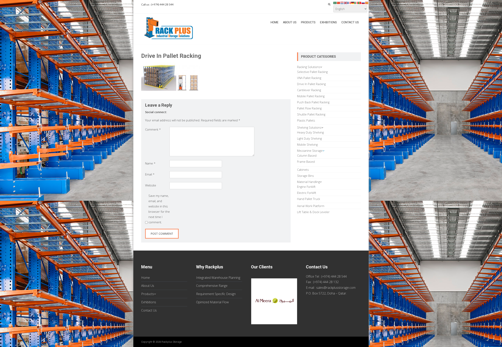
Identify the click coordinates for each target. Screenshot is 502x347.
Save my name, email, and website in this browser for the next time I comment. (159, 209)
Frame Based (306, 162)
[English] (345, 3)
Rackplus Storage (172, 341)
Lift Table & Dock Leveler (313, 212)
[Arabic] (335, 3)
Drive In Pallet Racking (311, 84)
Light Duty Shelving (309, 138)
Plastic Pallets (306, 120)
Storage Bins (305, 176)
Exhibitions (328, 22)
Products (308, 22)
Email (150, 174)
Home (274, 22)
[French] (349, 3)
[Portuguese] (360, 3)
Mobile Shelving (307, 144)
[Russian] (363, 3)
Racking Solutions (308, 67)
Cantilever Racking (309, 90)
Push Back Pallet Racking (313, 102)
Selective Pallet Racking (312, 72)
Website (150, 185)
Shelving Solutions (309, 127)
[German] (353, 3)
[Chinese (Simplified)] (338, 3)
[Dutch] (342, 3)
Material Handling (308, 182)
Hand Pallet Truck (308, 199)
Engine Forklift (306, 187)
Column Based (306, 155)
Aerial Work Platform (310, 206)
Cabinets (303, 170)
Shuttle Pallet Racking (311, 114)
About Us (289, 22)
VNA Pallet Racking (309, 78)
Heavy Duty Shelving (310, 132)
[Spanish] (367, 3)
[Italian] (356, 3)
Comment (153, 129)
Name (150, 163)
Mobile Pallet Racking (311, 96)
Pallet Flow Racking (309, 108)
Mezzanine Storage (310, 151)
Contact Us (350, 22)
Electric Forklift (306, 193)
